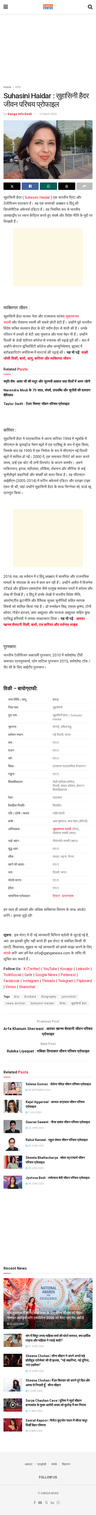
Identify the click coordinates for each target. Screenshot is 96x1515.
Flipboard (84, 981)
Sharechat (27, 987)
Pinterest (68, 975)
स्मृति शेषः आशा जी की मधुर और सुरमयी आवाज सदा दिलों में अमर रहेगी (46, 381)
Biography (48, 996)
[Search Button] (90, 7)
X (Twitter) (31, 969)
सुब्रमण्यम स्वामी (62, 829)
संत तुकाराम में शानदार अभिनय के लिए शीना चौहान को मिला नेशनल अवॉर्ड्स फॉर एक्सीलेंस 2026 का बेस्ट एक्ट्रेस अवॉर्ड (45, 1315)
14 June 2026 (36, 1371)
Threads (48, 981)
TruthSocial (12, 975)
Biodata (30, 996)
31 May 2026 (35, 1411)
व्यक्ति (18, 87)
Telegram (65, 981)
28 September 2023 (39, 1090)
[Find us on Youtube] (40, 1503)
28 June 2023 (36, 1128)
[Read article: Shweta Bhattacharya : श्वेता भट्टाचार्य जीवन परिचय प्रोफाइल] (12, 1162)
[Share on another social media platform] (84, 186)
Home (7, 87)
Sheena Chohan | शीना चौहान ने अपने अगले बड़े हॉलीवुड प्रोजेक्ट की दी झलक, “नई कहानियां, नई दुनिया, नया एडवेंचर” (57, 1360)
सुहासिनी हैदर (79, 1003)
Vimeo (11, 987)
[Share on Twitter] (12, 186)
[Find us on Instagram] (58, 1503)
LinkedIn (83, 969)
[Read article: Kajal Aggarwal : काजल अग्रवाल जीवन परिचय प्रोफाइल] (12, 1106)
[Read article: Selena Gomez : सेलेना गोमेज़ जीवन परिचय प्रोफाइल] (12, 1088)
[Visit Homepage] (48, 7)
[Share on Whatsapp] (48, 186)
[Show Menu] (5, 7)
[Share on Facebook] (30, 186)
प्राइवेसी (41, 1464)
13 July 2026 (16, 1324)
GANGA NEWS (49, 1493)
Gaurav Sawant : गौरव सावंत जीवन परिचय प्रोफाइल (58, 1122)
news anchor (15, 1003)
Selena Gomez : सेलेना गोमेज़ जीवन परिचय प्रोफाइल (58, 1084)
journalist (69, 996)
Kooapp (66, 969)
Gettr (28, 975)
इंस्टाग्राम (67, 896)
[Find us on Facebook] (35, 1503)
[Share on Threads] (66, 186)
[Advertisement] (48, 47)
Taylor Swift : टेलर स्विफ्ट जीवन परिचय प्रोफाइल (36, 404)
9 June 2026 (35, 1391)
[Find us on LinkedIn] (52, 1503)
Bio (16, 996)
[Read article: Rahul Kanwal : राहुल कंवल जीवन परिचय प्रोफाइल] (12, 1144)
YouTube (50, 969)
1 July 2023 (34, 1112)
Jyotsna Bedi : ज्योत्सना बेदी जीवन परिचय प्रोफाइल (57, 1178)
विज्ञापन (66, 1464)
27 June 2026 (36, 1346)
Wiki (63, 1003)
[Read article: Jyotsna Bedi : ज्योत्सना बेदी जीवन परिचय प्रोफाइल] (12, 1182)
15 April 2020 (48, 114)
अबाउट (28, 1464)
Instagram (31, 981)
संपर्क (7, 953)
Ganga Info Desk (19, 114)
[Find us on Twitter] (46, 1503)
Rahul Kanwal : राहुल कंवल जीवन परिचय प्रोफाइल (57, 1140)
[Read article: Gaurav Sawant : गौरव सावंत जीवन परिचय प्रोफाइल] (12, 1126)
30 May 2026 (35, 1431)
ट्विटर (57, 896)
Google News (46, 975)
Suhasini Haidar (37, 197)
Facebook (11, 981)
